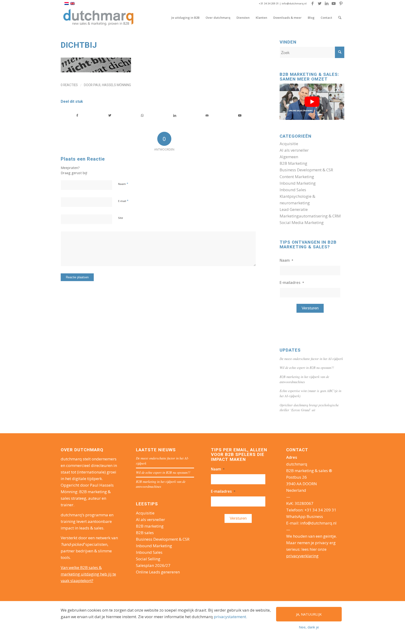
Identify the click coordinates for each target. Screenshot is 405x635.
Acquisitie (289, 143)
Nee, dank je (309, 627)
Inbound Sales (293, 189)
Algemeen (289, 156)
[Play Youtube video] (312, 102)
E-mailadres (292, 282)
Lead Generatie (294, 209)
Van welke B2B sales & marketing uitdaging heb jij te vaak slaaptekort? (88, 574)
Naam (123, 184)
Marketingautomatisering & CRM (310, 216)
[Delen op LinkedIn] (175, 115)
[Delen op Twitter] (110, 115)
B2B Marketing (293, 163)
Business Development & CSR (306, 170)
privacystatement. (230, 616)
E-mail (123, 201)
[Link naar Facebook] (312, 3)
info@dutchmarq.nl (294, 3)
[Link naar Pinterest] (340, 3)
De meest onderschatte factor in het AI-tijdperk (311, 358)
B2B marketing (150, 526)
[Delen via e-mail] (207, 115)
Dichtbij (79, 45)
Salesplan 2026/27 (153, 565)
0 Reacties (69, 85)
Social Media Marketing (302, 222)
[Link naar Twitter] (319, 3)
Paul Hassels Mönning (112, 85)
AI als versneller (294, 150)
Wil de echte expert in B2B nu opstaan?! (307, 367)
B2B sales (145, 532)
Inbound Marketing (298, 183)
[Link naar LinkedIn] (326, 3)
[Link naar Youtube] (333, 3)
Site (120, 218)
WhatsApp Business (304, 516)
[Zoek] (339, 17)
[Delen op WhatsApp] (142, 115)
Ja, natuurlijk (309, 614)
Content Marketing (297, 176)
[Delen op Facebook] (77, 115)
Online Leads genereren (158, 572)
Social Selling (148, 559)
